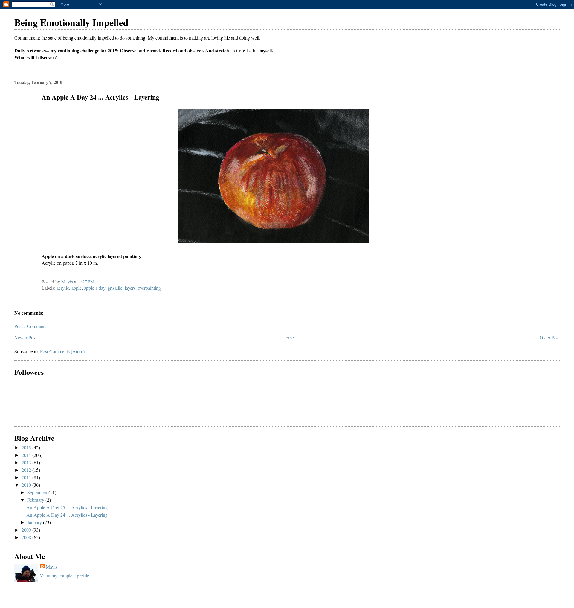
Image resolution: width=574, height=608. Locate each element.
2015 (27, 447)
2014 (27, 455)
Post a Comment (29, 326)
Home (288, 337)
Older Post (550, 337)
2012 (27, 470)
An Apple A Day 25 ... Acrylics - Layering (67, 507)
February (36, 500)
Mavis (51, 567)
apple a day (94, 288)
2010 (27, 485)
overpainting (149, 288)
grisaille (115, 288)
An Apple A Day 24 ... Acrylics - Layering (67, 515)
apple (76, 288)
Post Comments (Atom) (62, 351)
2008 (27, 537)
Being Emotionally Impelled (71, 22)
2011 (27, 477)
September (37, 492)
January (35, 522)
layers (130, 288)
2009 (27, 530)
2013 (27, 462)
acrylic (63, 288)
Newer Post (25, 337)
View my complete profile (64, 575)
